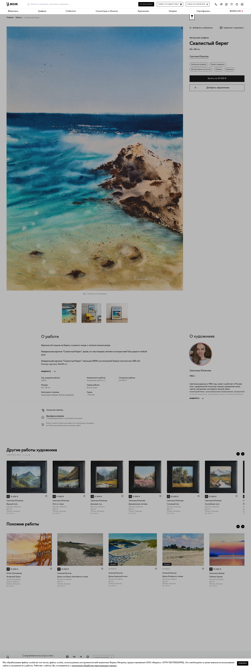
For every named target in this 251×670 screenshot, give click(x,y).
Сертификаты (203, 11)
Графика (42, 11)
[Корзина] (237, 4)
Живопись (13, 11)
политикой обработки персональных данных (94, 666)
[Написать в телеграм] (221, 4)
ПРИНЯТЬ (242, 663)
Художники (143, 11)
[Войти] (242, 4)
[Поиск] (28, 4)
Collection (71, 11)
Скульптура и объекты (107, 11)
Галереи (173, 11)
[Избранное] (231, 4)
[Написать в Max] (226, 4)
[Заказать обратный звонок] (216, 4)
